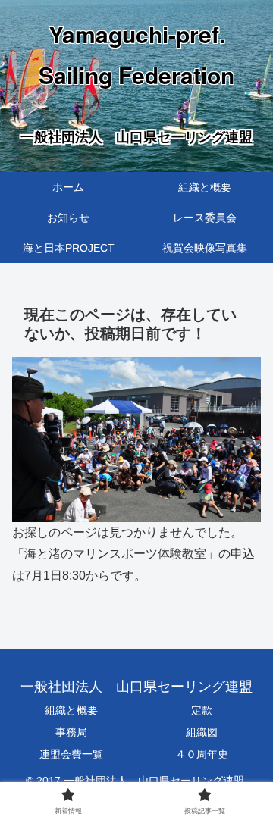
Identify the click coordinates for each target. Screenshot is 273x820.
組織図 (202, 732)
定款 (201, 710)
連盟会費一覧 (71, 754)
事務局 (71, 732)
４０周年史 (201, 754)
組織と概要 (71, 710)
